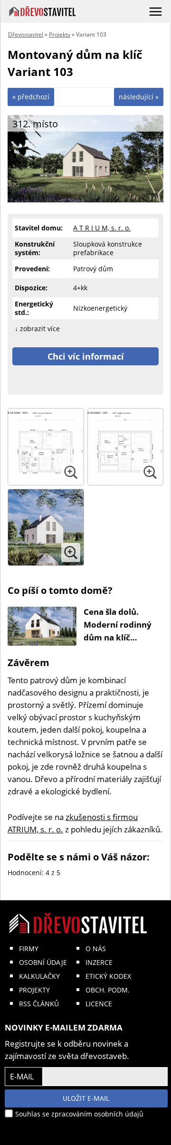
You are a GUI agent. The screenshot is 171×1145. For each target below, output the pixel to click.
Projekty (59, 34)
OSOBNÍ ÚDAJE (43, 962)
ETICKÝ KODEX (108, 976)
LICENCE (99, 1003)
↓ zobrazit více (37, 328)
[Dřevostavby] (42, 11)
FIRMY (28, 948)
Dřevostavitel (25, 34)
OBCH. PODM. (108, 989)
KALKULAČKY (39, 976)
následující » (139, 96)
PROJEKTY (34, 989)
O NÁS (96, 948)
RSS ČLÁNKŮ (39, 1003)
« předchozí (30, 96)
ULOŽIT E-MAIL (86, 1098)
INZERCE (99, 962)
